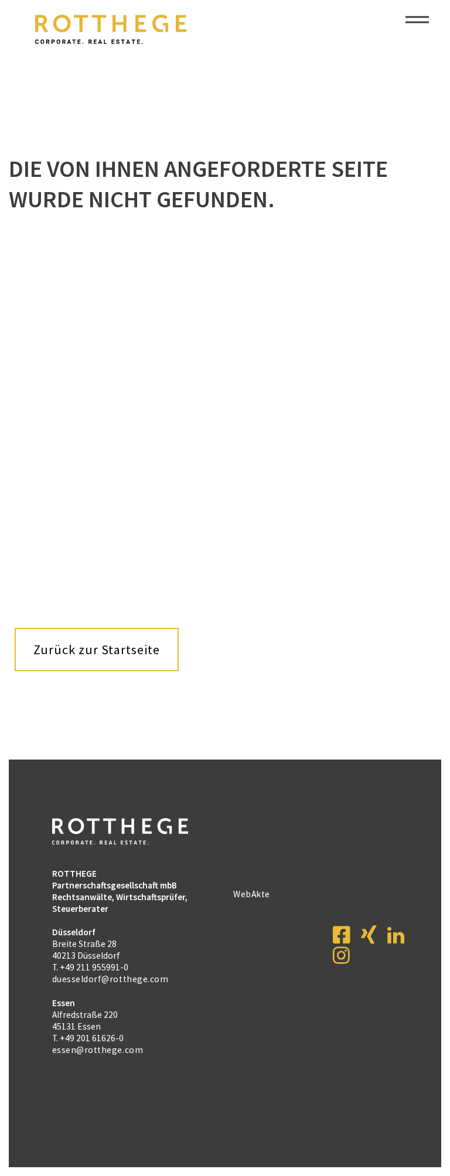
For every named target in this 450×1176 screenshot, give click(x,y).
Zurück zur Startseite (96, 649)
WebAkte (251, 894)
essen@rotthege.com (97, 1049)
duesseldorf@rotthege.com (110, 978)
